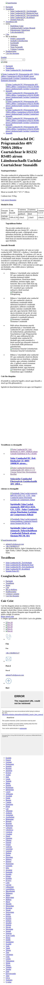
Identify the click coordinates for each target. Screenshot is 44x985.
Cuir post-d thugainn (8, 200)
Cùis (7, 34)
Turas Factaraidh (16, 47)
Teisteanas (14, 45)
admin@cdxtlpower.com (15, 544)
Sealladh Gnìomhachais (19, 41)
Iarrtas (8, 585)
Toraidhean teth (11, 22)
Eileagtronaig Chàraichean (20, 30)
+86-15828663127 (12, 546)
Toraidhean (10, 9)
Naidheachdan (11, 51)
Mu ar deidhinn (11, 590)
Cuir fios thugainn (12, 53)
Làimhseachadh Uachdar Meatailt (22, 28)
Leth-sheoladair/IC (17, 32)
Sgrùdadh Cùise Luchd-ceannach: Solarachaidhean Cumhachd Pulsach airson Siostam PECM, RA (23, 532)
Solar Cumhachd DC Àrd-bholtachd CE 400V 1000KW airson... (23, 461)
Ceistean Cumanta (17, 49)
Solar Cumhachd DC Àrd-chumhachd (24, 15)
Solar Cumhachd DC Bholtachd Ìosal (24, 13)
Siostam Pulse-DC (17, 20)
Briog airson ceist (7, 616)
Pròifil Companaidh (17, 39)
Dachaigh (9, 7)
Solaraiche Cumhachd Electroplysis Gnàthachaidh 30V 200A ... (23, 481)
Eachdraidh (14, 43)
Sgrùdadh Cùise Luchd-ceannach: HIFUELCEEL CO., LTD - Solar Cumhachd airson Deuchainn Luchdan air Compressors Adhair (24, 509)
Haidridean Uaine (16, 26)
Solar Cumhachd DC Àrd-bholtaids (23, 11)
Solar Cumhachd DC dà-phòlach (22, 17)
